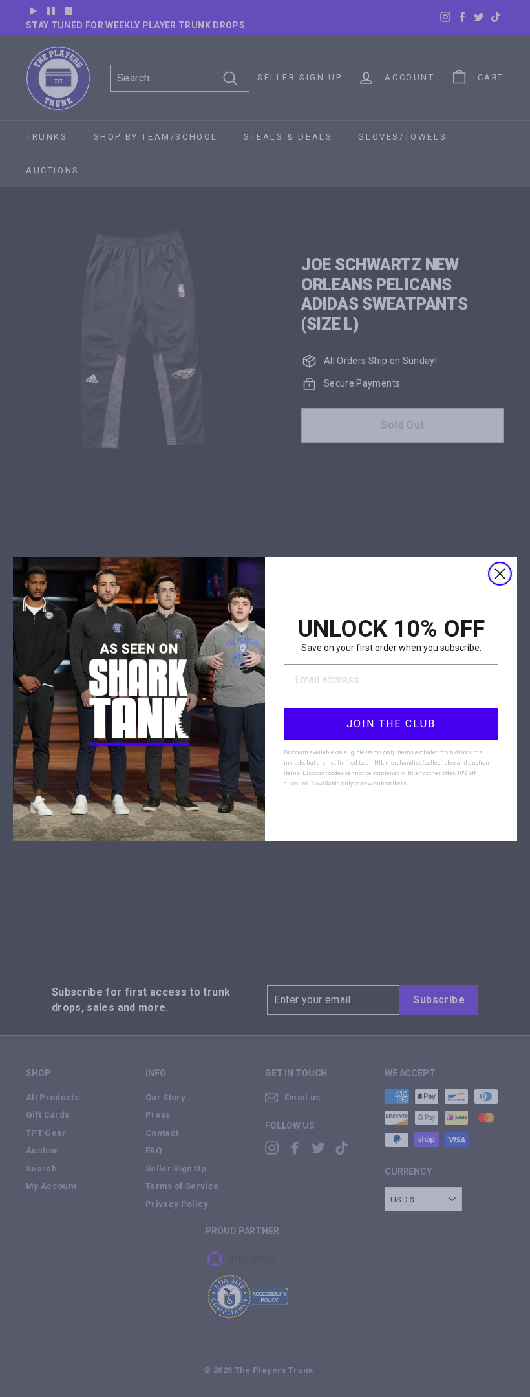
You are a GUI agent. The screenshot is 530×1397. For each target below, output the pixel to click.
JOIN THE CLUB (391, 724)
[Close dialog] (500, 573)
